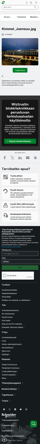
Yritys (4, 341)
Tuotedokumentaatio (9, 290)
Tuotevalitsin (6, 297)
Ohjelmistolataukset (9, 293)
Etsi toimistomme (8, 314)
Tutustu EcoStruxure (9, 365)
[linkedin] (20, 157)
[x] (12, 157)
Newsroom (6, 351)
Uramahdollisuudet (9, 337)
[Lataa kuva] (20, 70)
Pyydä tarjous (7, 317)
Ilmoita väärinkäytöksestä (11, 344)
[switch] (4, 440)
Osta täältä (6, 321)
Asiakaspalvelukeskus (10, 310)
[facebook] (4, 157)
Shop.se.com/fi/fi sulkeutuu (12, 324)
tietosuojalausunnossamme (11, 247)
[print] (35, 157)
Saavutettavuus (7, 348)
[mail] (27, 157)
